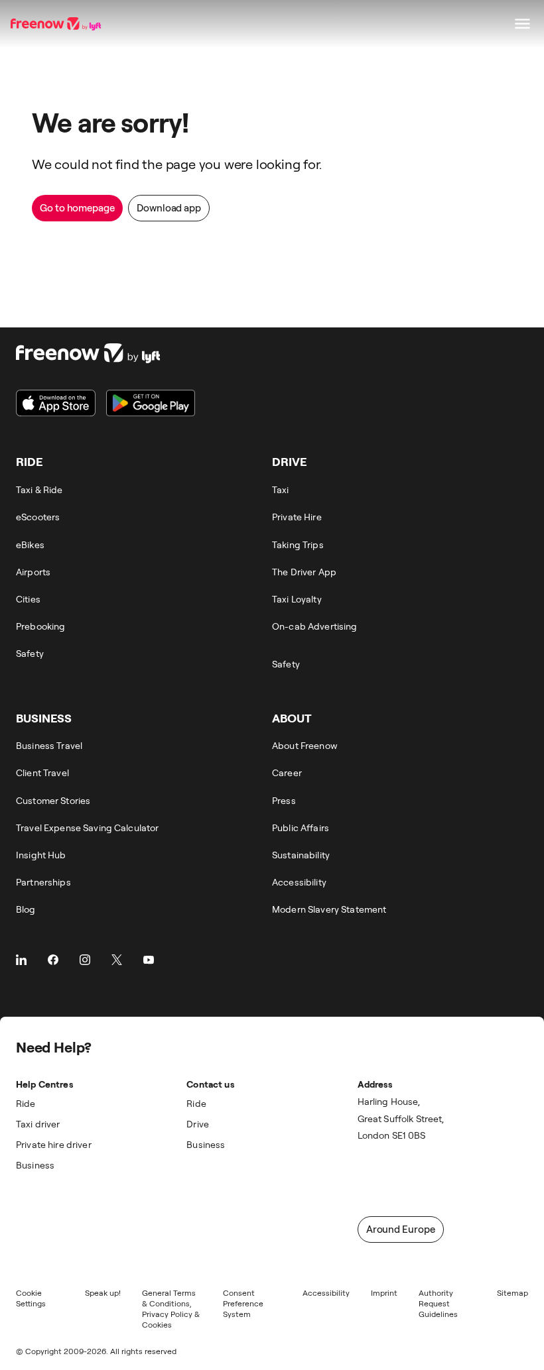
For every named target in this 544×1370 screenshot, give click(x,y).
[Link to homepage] (105, 353)
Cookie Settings (31, 1298)
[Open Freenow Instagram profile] (85, 959)
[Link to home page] (57, 23)
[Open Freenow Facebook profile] (53, 959)
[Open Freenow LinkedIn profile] (21, 959)
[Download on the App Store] (56, 403)
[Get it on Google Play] (150, 403)
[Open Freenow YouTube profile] (148, 959)
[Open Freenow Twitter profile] (116, 959)
